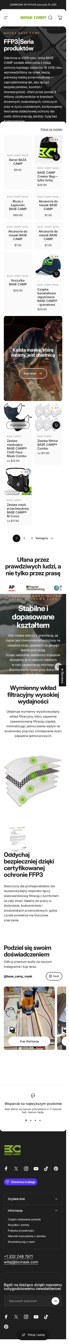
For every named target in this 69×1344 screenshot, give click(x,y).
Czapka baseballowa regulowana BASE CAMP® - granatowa (47, 296)
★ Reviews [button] (62, 675)
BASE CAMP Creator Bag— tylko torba (47, 176)
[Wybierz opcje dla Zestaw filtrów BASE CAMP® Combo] (56, 425)
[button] (58, 667)
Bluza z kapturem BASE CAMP (18, 205)
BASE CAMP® (14, 436)
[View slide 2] (31, 1120)
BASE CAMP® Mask (18, 155)
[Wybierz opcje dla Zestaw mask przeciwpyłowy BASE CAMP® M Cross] (26, 489)
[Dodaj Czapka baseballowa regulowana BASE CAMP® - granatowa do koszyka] (56, 274)
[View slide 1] (26, 1120)
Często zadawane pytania (24, 1219)
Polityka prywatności (21, 1230)
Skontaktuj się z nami (21, 1241)
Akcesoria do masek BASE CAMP (48, 205)
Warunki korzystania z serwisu (27, 1236)
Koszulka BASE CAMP (18, 282)
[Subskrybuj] (55, 1301)
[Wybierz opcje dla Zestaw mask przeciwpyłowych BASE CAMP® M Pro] (12, 1030)
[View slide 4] (40, 1120)
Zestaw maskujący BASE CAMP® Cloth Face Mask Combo (17, 448)
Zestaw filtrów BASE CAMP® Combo (47, 444)
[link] (33, 373)
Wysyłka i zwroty (18, 1224)
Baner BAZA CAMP (17, 162)
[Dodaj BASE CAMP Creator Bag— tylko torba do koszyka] (56, 157)
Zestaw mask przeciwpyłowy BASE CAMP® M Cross (18, 510)
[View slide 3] (35, 1120)
